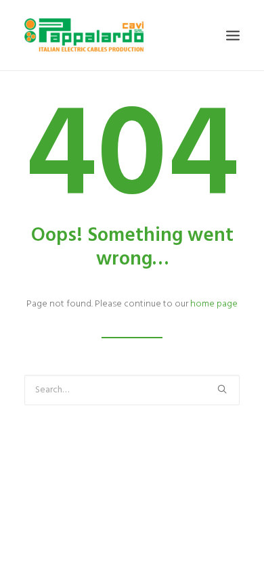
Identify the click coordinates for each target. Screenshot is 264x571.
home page (214, 304)
